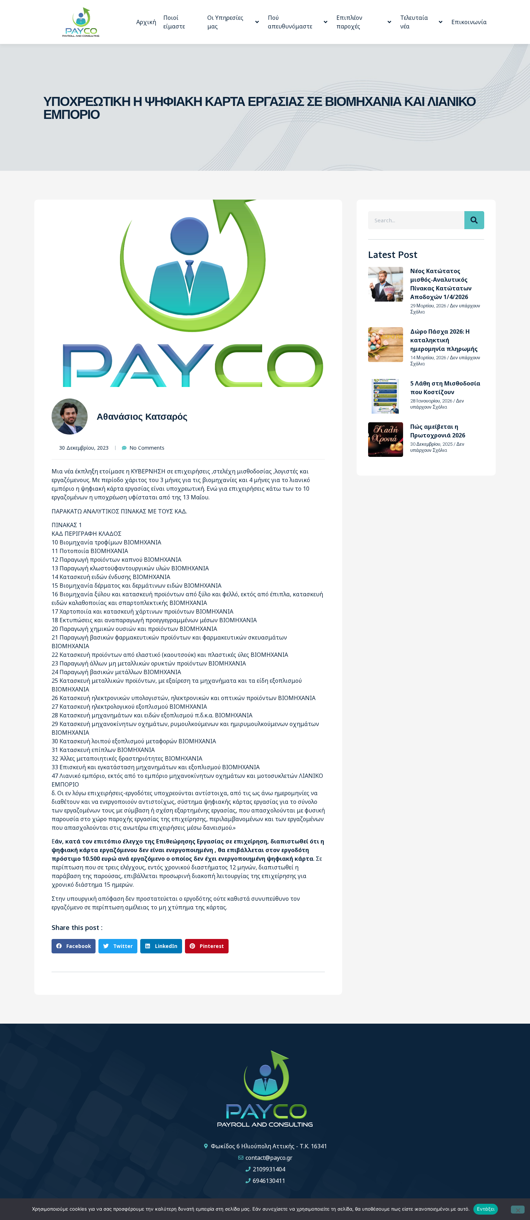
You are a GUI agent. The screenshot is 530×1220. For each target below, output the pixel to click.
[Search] (474, 220)
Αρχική (146, 22)
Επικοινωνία (469, 22)
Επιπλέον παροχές (349, 22)
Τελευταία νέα (414, 22)
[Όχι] (518, 1210)
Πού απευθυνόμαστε (290, 22)
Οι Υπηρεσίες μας (225, 22)
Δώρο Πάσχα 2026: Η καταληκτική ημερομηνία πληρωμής (444, 340)
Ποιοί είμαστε (174, 22)
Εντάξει (486, 1209)
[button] (74, 946)
